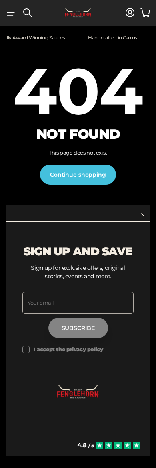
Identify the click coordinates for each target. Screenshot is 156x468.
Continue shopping (78, 174)
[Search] (27, 13)
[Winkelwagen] (145, 13)
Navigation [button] (10, 13)
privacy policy (84, 349)
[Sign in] (130, 13)
